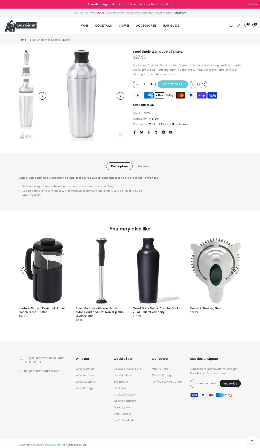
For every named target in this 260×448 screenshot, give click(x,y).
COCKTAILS (103, 26)
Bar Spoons (121, 382)
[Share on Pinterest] (149, 132)
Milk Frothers (160, 369)
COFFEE (124, 26)
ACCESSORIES (146, 26)
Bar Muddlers (122, 375)
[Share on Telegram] (163, 132)
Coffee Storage (162, 375)
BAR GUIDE (171, 26)
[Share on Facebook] (134, 132)
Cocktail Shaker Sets (127, 369)
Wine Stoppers (85, 382)
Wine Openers (85, 369)
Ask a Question (143, 105)
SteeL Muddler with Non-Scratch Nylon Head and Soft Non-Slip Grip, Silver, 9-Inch (100, 312)
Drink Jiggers (122, 407)
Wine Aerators (85, 375)
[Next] (120, 96)
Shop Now (180, 12)
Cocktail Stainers (125, 401)
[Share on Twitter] (142, 132)
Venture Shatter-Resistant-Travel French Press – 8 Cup (42, 310)
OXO (147, 113)
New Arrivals (180, 124)
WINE (84, 26)
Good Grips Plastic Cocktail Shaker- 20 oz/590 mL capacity (158, 310)
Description (119, 166)
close (8, 4)
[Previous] (42, 96)
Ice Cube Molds (124, 420)
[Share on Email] (170, 132)
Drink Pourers (122, 414)
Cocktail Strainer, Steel (205, 308)
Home (22, 40)
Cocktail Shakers (160, 124)
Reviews (143, 166)
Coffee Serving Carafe (167, 382)
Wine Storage (85, 388)
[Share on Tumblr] (156, 132)
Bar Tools (120, 388)
